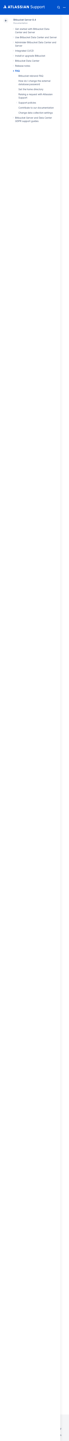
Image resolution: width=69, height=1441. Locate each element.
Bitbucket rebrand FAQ (30, 75)
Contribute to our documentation (36, 107)
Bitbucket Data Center (27, 60)
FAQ (17, 70)
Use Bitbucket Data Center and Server (36, 37)
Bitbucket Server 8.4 (24, 19)
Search (58, 7)
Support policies (27, 102)
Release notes (22, 65)
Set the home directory (30, 89)
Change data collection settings (35, 112)
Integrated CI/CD (24, 50)
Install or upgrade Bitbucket (30, 55)
